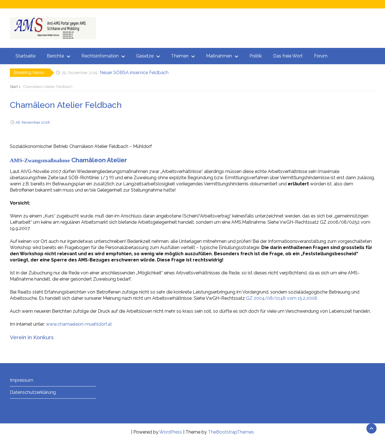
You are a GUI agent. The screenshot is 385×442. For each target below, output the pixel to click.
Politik (255, 56)
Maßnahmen (219, 56)
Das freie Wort (288, 56)
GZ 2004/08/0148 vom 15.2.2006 (281, 298)
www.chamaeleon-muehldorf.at (79, 324)
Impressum (21, 380)
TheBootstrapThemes (231, 432)
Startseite (26, 56)
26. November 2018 (33, 122)
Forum (321, 56)
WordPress (170, 432)
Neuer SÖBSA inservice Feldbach (134, 72)
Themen (180, 56)
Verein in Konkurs (32, 337)
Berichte (55, 56)
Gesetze (145, 56)
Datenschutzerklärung (33, 392)
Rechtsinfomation (100, 56)
